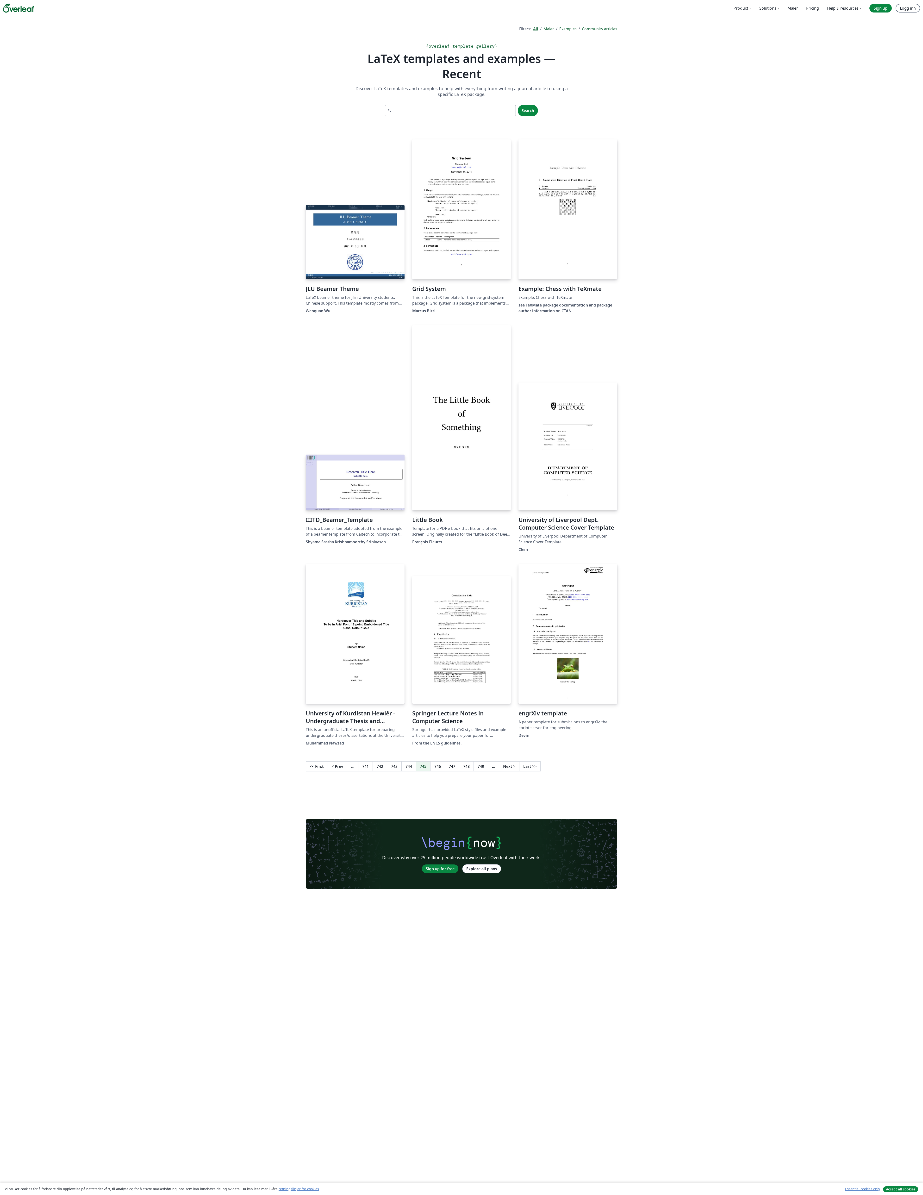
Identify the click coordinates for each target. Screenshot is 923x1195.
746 (437, 766)
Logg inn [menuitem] (908, 8)
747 (452, 766)
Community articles (599, 28)
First (317, 766)
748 (466, 766)
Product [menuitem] (741, 8)
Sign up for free (440, 868)
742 (380, 766)
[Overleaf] (18, 8)
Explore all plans (481, 868)
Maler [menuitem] (792, 8)
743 (394, 766)
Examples (568, 28)
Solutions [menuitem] (767, 8)
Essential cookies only (862, 1189)
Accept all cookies (900, 1189)
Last (529, 766)
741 (365, 766)
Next (509, 766)
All (535, 28)
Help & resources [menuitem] (843, 8)
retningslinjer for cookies (299, 1189)
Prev (337, 766)
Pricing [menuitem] (812, 8)
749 (481, 766)
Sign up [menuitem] (880, 8)
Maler (548, 28)
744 (408, 766)
